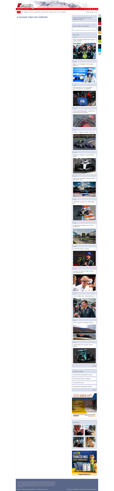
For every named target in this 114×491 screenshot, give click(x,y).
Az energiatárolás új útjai (78, 382)
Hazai (42, 12)
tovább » (94, 366)
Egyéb (50, 12)
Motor (31, 12)
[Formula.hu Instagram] (90, 9)
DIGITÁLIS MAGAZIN (42, 7)
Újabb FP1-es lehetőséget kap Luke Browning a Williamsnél (83, 64)
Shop (19, 12)
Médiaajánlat (75, 489)
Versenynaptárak (63, 7)
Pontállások (52, 7)
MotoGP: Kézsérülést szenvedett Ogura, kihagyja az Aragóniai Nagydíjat (84, 40)
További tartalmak (78, 372)
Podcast (55, 12)
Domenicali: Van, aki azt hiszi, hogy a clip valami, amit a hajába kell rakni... (83, 271)
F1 (22, 12)
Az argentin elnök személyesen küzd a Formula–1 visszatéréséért (83, 226)
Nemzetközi (37, 12)
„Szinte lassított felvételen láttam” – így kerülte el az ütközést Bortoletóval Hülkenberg (84, 111)
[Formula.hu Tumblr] (88, 9)
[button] (96, 9)
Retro (46, 12)
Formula (26, 12)
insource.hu (45, 489)
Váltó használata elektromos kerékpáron (81, 378)
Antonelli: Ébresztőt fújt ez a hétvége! (81, 248)
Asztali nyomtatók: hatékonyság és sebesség (82, 374)
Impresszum (69, 489)
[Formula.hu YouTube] (92, 9)
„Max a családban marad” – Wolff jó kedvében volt (84, 296)
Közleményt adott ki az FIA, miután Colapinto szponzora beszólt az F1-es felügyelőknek (82, 88)
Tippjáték (63, 12)
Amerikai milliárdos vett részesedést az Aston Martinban (82, 345)
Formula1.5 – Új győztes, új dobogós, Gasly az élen (84, 132)
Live (59, 12)
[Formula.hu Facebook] (84, 9)
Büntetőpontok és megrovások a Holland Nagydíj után (83, 202)
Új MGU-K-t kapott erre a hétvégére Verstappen (83, 322)
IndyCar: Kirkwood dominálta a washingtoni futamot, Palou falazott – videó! (84, 179)
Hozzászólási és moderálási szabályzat (87, 489)
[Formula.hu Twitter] (86, 9)
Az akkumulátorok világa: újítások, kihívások (82, 386)
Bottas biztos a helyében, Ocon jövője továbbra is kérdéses (83, 155)
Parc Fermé (76, 35)
